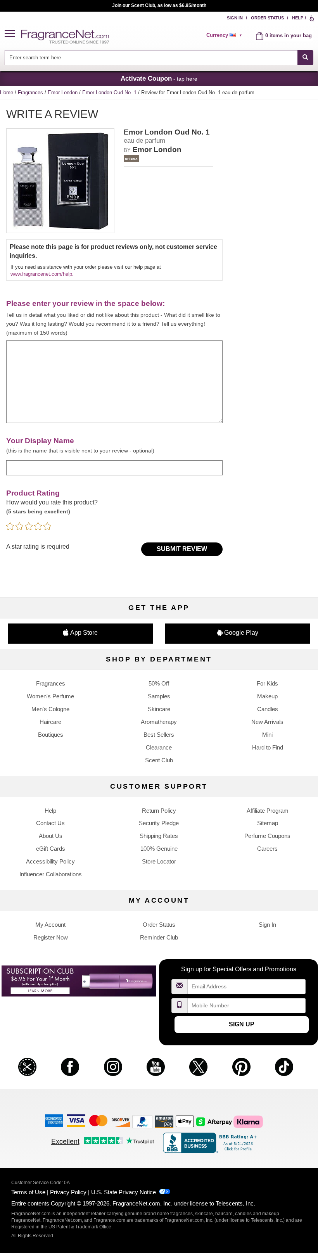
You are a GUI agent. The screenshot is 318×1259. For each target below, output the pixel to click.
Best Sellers (158, 734)
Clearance (159, 747)
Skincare (159, 709)
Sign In (235, 18)
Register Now (50, 937)
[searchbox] (151, 57)
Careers (267, 848)
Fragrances (31, 92)
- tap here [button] (159, 78)
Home (6, 92)
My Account (50, 924)
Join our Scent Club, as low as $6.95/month (159, 5)
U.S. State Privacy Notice (123, 1192)
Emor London (63, 92)
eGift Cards (50, 848)
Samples (159, 696)
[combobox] (159, 57)
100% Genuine (159, 848)
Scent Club (159, 760)
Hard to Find (267, 747)
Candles (267, 709)
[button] (13, 34)
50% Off (159, 683)
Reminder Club (159, 937)
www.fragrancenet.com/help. (42, 274)
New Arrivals (267, 721)
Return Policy (159, 810)
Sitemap (267, 823)
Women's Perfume (50, 696)
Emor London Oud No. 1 (110, 92)
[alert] (225, 35)
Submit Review (182, 549)
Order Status (267, 18)
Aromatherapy (159, 721)
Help (297, 18)
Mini (267, 734)
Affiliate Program (268, 810)
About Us (50, 835)
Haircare (50, 721)
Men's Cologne (50, 709)
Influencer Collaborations (50, 874)
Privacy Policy (68, 1192)
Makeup (267, 696)
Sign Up (241, 1024)
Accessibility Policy (50, 861)
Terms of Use (28, 1192)
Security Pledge (159, 823)
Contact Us (50, 823)
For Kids (267, 683)
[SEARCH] (305, 57)
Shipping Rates (159, 835)
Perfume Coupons (267, 835)
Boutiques (50, 734)
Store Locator (159, 861)
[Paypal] (142, 1121)
